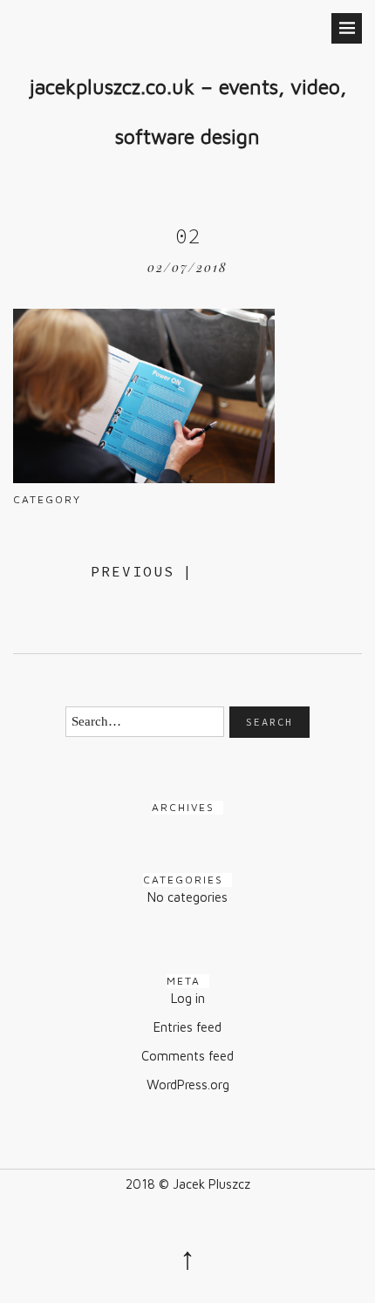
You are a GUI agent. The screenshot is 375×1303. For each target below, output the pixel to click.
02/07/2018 (187, 267)
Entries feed (187, 1027)
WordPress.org (188, 1084)
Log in (188, 998)
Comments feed (187, 1055)
